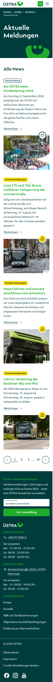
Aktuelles (18, 12)
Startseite (7, 12)
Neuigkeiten (29, 12)
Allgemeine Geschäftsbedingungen (24, 622)
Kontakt (8, 609)
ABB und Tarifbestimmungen (20, 615)
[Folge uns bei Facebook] (6, 675)
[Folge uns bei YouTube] (24, 675)
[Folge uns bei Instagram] (15, 675)
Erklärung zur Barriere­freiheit (21, 628)
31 (39, 460)
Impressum (10, 659)
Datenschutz (11, 652)
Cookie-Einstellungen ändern (21, 665)
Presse (7, 602)
